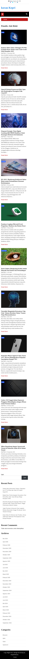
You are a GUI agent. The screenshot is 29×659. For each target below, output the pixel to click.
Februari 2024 (6, 613)
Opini (4, 641)
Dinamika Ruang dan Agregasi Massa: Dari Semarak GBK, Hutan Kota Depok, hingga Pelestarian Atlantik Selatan (14, 503)
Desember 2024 (7, 580)
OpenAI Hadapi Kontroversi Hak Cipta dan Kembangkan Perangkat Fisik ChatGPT (13, 91)
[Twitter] (13, 2)
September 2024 (7, 590)
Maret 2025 (6, 574)
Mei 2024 (5, 603)
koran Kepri (8, 7)
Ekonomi (3, 115)
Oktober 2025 (6, 554)
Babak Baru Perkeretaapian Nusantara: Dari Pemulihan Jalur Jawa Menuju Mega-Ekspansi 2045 (14, 496)
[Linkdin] (17, 2)
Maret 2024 (6, 610)
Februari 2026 (6, 545)
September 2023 (7, 623)
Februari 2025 (6, 577)
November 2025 (7, 551)
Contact (15, 657)
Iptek (3, 32)
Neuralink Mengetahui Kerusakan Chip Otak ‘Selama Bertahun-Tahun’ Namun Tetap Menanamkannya (13, 313)
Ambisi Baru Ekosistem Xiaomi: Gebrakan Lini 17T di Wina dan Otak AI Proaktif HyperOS (14, 490)
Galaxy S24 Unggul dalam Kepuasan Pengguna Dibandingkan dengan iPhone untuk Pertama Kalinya (13, 401)
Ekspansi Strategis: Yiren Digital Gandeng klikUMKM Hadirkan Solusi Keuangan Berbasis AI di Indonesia (13, 133)
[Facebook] (10, 2)
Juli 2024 (5, 597)
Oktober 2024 (6, 587)
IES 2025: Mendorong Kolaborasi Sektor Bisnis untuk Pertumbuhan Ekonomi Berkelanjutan (13, 181)
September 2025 (7, 558)
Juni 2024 (5, 600)
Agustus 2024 (6, 593)
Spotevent (4, 250)
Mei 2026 (5, 538)
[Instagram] (15, 2)
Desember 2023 (7, 616)
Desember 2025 (7, 548)
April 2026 (5, 541)
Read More (4, 68)
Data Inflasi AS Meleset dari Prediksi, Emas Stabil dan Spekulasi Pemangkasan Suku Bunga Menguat (14, 516)
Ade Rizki (3, 53)
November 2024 (7, 584)
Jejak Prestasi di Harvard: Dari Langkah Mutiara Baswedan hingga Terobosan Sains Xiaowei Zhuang (14, 510)
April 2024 (5, 606)
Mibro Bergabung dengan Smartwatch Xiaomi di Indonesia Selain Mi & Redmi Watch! (13, 448)
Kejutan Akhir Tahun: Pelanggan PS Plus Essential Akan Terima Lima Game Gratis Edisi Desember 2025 (14, 49)
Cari (2, 474)
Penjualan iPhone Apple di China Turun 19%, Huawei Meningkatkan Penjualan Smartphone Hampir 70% (13, 357)
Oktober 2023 (6, 619)
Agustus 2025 (6, 561)
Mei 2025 (5, 571)
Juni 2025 (5, 567)
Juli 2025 (5, 564)
